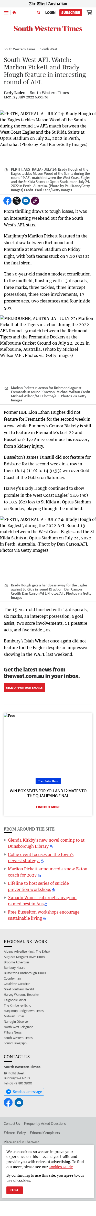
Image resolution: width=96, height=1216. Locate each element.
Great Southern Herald (19, 989)
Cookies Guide (61, 1167)
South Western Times (19, 49)
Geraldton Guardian (17, 984)
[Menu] (6, 12)
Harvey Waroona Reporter (21, 995)
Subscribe (70, 13)
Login (50, 13)
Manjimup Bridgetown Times (24, 1011)
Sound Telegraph (15, 1043)
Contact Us (12, 1123)
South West (48, 49)
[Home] (14, 13)
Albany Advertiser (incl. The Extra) (27, 951)
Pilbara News (13, 1032)
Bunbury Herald (14, 968)
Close (14, 1190)
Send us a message (27, 1092)
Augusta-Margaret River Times (24, 957)
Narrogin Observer (16, 1022)
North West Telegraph (18, 1027)
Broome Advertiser (16, 962)
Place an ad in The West (21, 1142)
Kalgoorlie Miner (15, 1000)
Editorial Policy (15, 1133)
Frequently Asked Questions (45, 1123)
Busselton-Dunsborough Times (25, 973)
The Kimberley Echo (17, 1005)
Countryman (12, 978)
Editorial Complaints (45, 1133)
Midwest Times (14, 1016)
